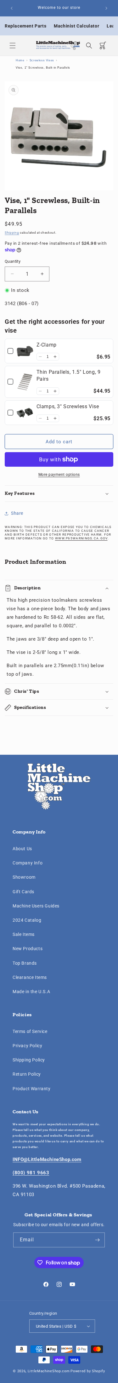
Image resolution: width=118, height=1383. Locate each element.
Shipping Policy (29, 1059)
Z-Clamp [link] (47, 345)
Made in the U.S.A (31, 991)
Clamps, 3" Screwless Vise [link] (68, 406)
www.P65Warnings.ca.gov (81, 538)
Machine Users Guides (36, 905)
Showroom (24, 877)
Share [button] (17, 513)
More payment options (59, 474)
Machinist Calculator (76, 25)
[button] (13, 45)
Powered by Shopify (87, 1371)
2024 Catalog (27, 920)
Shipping (12, 232)
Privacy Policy (27, 1045)
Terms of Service (30, 1031)
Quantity (12, 261)
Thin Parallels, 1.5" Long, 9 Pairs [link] (69, 375)
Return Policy (27, 1074)
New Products (27, 948)
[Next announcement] (106, 8)
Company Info (27, 862)
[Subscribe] (97, 1239)
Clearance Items (30, 977)
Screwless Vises (42, 60)
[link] (25, 350)
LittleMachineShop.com (49, 1371)
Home (20, 60)
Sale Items (24, 934)
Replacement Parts (25, 25)
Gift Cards (23, 891)
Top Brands (25, 963)
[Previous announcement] (12, 8)
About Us (22, 848)
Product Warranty (32, 1088)
